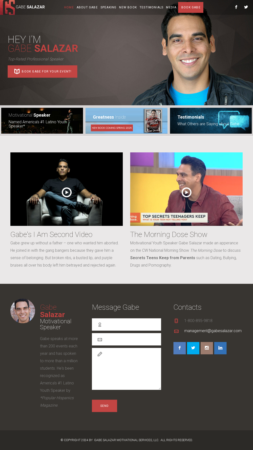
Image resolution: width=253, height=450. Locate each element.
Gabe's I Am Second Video (51, 234)
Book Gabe (191, 7)
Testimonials (151, 7)
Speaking (109, 7)
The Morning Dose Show (169, 234)
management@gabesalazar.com (213, 330)
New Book (128, 7)
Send (104, 406)
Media (171, 7)
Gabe (52, 311)
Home (69, 7)
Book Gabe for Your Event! (46, 71)
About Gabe (87, 7)
